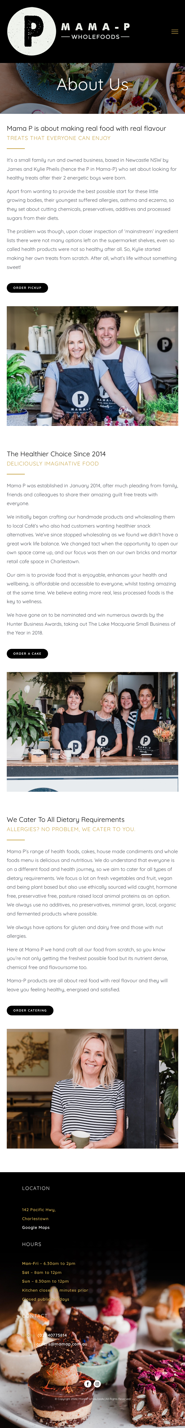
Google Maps (36, 1227)
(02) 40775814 (52, 1335)
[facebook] (87, 1384)
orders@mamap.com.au (61, 1344)
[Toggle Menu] (175, 32)
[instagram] (97, 1384)
